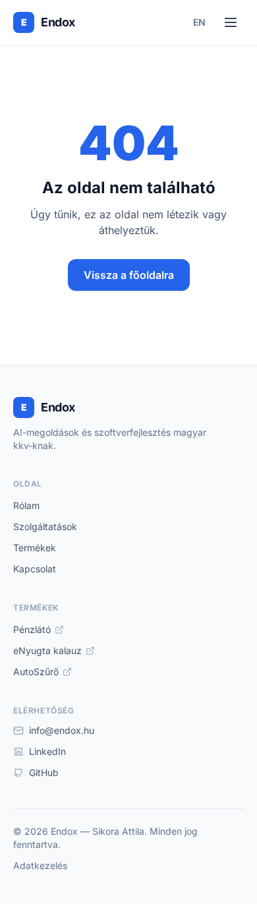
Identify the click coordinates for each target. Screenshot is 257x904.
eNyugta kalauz (47, 650)
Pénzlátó (32, 629)
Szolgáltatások (45, 526)
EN (199, 22)
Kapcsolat (34, 568)
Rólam (26, 505)
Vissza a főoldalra (129, 275)
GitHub (44, 772)
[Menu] (230, 22)
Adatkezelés (40, 865)
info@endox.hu (61, 730)
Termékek (34, 547)
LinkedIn (47, 751)
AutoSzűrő (36, 671)
